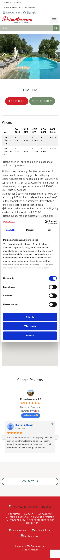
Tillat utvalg (30, 326)
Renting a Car (32, 523)
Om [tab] (49, 230)
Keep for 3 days (42, 101)
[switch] (53, 287)
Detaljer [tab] (30, 230)
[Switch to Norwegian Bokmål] (14, 12)
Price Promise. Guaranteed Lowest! (20, 8)
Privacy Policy (17, 520)
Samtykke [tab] (11, 230)
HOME (4, 28)
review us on (29, 415)
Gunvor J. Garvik (24, 425)
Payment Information (44, 517)
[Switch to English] (32, 12)
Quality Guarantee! (12, 2)
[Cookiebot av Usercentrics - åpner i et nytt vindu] (44, 222)
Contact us (30, 481)
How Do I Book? (45, 514)
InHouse (34, 549)
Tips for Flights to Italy (41, 520)
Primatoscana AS (30, 399)
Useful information (19, 517)
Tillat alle (30, 317)
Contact (28, 514)
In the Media (14, 514)
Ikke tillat (30, 335)
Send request (17, 101)
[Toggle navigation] (54, 20)
